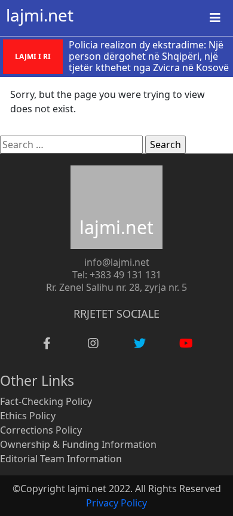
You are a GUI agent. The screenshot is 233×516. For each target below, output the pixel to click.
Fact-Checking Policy (46, 401)
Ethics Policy (28, 415)
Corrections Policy (41, 430)
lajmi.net (39, 15)
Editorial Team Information (61, 458)
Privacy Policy (116, 502)
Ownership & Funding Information (78, 444)
